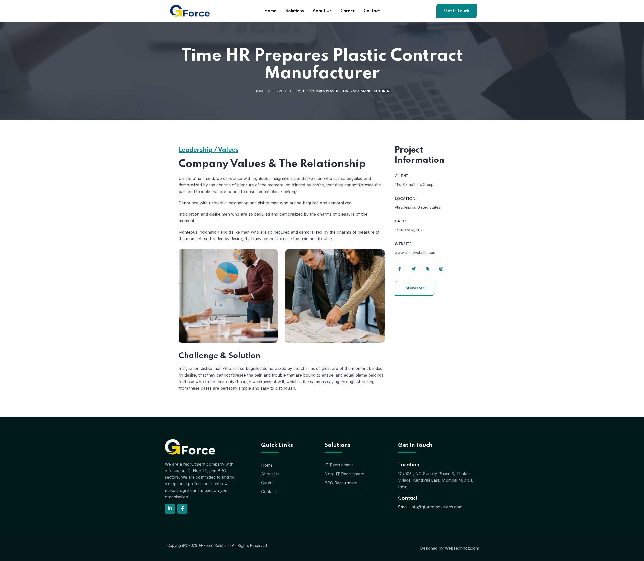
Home (260, 91)
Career (267, 482)
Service (280, 91)
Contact (268, 491)
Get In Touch (456, 11)
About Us (270, 473)
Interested (414, 288)
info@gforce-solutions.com (436, 506)
